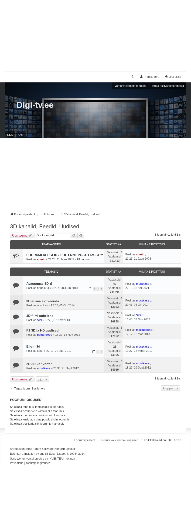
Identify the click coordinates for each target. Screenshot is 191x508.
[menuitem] (16, 463)
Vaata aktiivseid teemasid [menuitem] (168, 86)
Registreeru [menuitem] (151, 76)
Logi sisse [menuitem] (174, 76)
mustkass (142, 283)
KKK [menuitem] (10, 134)
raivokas (42, 305)
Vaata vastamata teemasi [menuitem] (130, 86)
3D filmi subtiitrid (40, 316)
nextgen (70, 458)
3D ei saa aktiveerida (42, 301)
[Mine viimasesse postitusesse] (146, 254)
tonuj (40, 350)
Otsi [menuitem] (20, 134)
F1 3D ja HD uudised (42, 330)
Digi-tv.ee (35, 105)
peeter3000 (44, 334)
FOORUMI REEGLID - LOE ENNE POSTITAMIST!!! (64, 255)
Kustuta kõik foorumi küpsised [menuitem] (119, 440)
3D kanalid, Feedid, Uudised (44, 226)
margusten (143, 330)
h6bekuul (43, 288)
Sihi (39, 320)
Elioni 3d (33, 346)
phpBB (25, 448)
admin (41, 259)
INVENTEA (56, 458)
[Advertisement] (95, 32)
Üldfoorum (83, 259)
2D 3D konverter (39, 364)
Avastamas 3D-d (39, 283)
